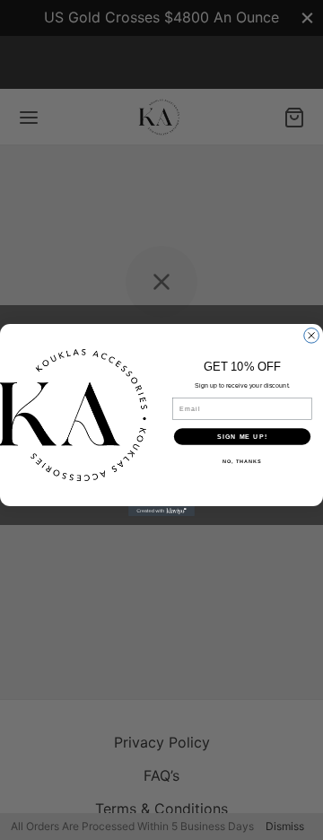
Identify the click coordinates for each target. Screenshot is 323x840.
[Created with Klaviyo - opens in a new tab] (161, 511)
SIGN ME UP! (242, 436)
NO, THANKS (242, 461)
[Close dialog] (311, 336)
